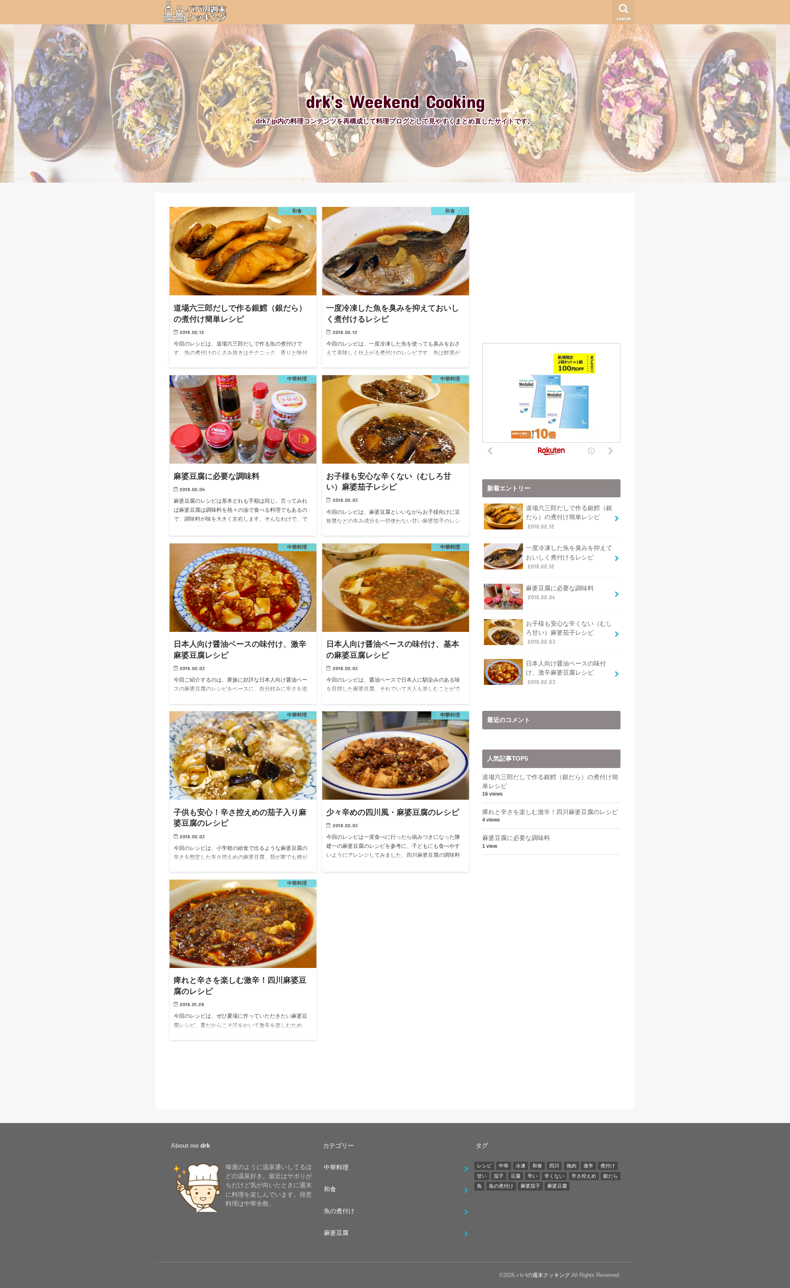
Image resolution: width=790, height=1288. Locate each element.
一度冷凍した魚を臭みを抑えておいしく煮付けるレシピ (569, 557)
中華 (504, 1166)
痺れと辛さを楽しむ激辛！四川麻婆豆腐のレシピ (550, 812)
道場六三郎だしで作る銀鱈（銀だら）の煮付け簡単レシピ (569, 517)
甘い (482, 1176)
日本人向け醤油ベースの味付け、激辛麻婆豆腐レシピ (566, 672)
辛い (532, 1176)
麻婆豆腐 (336, 1233)
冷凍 (520, 1166)
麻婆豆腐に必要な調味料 (560, 593)
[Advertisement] (551, 264)
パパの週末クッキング (543, 1275)
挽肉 (571, 1166)
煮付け (607, 1166)
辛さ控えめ (584, 1176)
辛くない (554, 1176)
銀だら (610, 1176)
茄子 (499, 1176)
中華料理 (336, 1167)
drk (205, 1145)
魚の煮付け (339, 1211)
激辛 (588, 1166)
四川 (554, 1166)
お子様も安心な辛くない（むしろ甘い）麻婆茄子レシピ (569, 632)
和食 (330, 1189)
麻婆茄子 (530, 1186)
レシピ (484, 1166)
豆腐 (515, 1176)
